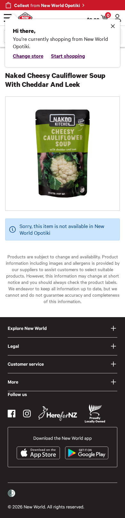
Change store (28, 55)
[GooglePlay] (86, 452)
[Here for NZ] (57, 413)
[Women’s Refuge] (11, 493)
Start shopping (68, 55)
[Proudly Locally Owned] (95, 413)
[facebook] (11, 413)
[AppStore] (38, 452)
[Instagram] (27, 413)
